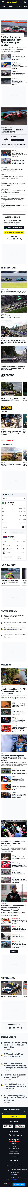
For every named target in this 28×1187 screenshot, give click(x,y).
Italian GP (10, 502)
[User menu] (24, 2)
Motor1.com (14, 1146)
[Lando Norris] (4, 545)
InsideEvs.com (14, 1143)
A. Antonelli (9, 549)
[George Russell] (4, 552)
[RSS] (21, 239)
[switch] (24, 527)
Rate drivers (8, 556)
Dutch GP (11, 536)
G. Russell (8, 552)
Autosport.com (14, 1151)
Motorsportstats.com (14, 1153)
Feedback (14, 1163)
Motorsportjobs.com (14, 1148)
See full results (20, 557)
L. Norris (8, 545)
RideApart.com (14, 1156)
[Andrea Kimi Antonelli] (4, 549)
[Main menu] (3, 2)
